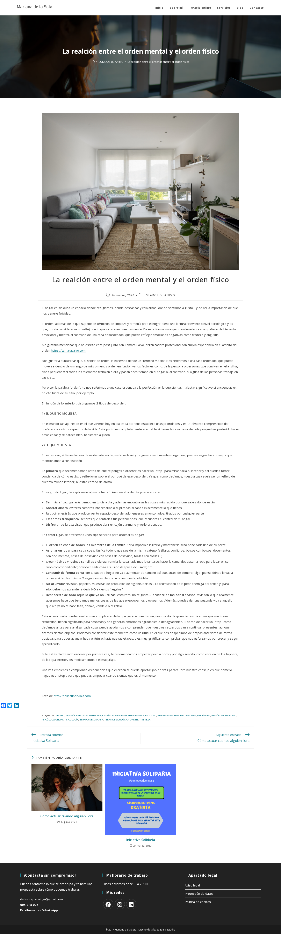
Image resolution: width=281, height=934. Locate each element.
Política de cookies (198, 902)
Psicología (71, 719)
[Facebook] (108, 904)
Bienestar (95, 715)
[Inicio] (93, 62)
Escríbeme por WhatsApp (39, 910)
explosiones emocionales (128, 715)
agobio (60, 715)
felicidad (150, 715)
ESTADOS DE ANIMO (159, 295)
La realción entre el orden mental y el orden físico (158, 62)
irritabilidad (188, 715)
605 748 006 (29, 905)
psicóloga (203, 715)
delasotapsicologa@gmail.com (41, 899)
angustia (82, 715)
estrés (106, 715)
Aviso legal (192, 885)
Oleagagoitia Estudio (163, 929)
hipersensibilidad (168, 715)
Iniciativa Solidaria (140, 840)
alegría (70, 715)
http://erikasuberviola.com (72, 696)
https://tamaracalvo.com (68, 350)
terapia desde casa (91, 719)
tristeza (144, 719)
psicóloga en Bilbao (224, 715)
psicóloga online (53, 719)
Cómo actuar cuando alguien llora (67, 816)
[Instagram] (120, 904)
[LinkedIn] (131, 904)
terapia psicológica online (121, 719)
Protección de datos (199, 893)
